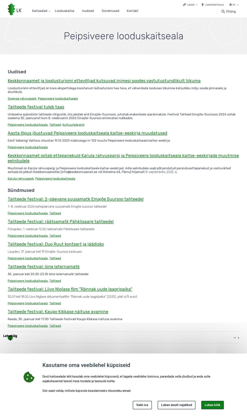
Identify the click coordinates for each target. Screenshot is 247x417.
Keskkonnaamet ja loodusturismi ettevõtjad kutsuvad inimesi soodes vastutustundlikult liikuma (104, 80)
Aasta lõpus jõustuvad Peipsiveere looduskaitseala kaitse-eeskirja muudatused (87, 133)
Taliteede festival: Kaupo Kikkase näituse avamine (58, 311)
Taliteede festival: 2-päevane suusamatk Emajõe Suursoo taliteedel (76, 199)
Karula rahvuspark (21, 179)
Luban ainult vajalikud (176, 405)
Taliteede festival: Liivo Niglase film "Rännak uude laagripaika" (70, 289)
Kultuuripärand (73, 125)
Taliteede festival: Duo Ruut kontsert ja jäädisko (56, 244)
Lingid (191, 4)
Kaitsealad (39, 11)
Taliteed (55, 125)
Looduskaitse (64, 11)
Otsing (231, 11)
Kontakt (132, 11)
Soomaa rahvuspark (22, 98)
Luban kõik (212, 405)
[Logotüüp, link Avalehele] (15, 9)
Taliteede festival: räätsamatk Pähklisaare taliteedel (61, 221)
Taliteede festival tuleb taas (36, 106)
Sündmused (110, 11)
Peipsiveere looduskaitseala (58, 98)
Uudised (88, 11)
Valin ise (142, 405)
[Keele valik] (238, 5)
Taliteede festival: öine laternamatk (44, 266)
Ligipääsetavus (214, 4)
